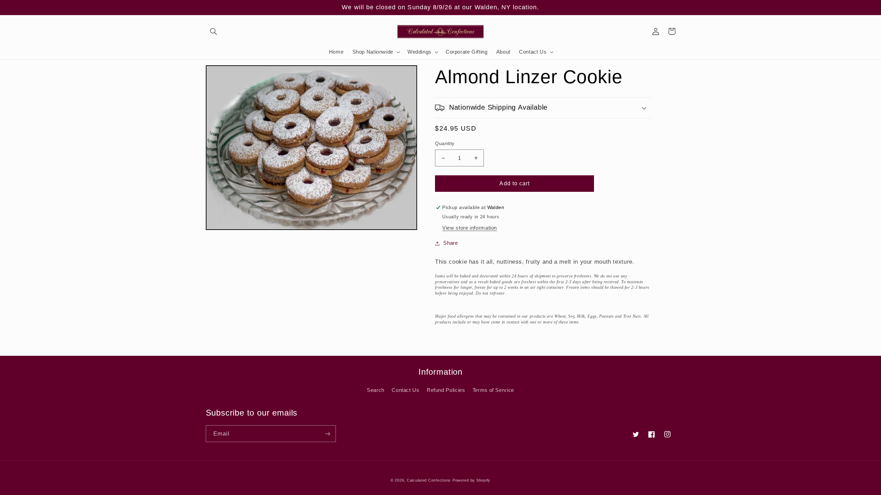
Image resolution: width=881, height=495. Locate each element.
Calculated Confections (429, 480)
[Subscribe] (327, 433)
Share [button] (450, 243)
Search (375, 390)
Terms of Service (493, 390)
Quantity (444, 143)
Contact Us (405, 390)
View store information (469, 228)
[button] (214, 31)
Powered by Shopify (471, 480)
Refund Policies (446, 390)
